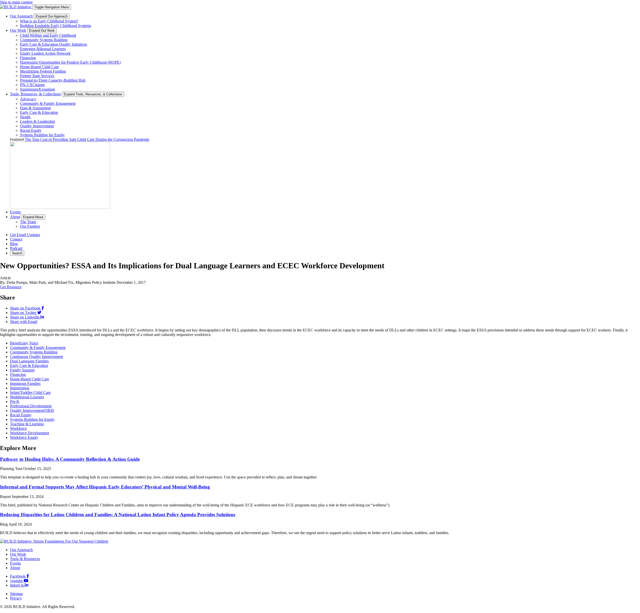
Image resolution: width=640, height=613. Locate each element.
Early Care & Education (39, 112)
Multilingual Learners (27, 397)
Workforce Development (29, 433)
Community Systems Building (44, 40)
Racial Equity (31, 130)
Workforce (18, 428)
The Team (28, 222)
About (15, 217)
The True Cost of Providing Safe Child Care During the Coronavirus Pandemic (87, 139)
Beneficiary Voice (24, 343)
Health (25, 117)
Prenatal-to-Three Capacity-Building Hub (53, 80)
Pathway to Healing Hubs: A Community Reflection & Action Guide (70, 459)
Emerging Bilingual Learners (43, 49)
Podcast (16, 248)
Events (15, 212)
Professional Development (31, 406)
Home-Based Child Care (39, 67)
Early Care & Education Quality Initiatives (53, 44)
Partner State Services (37, 76)
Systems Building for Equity (42, 135)
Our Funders (30, 226)
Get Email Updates (25, 235)
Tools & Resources (25, 559)
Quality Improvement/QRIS (32, 410)
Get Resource (11, 287)
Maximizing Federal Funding (43, 71)
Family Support (22, 370)
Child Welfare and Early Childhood (48, 35)
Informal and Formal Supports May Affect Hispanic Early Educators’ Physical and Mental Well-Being (105, 486)
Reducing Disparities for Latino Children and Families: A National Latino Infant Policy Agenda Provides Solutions (117, 514)
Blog (14, 244)
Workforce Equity (24, 437)
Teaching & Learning (27, 424)
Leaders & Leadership (37, 121)
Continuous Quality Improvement (36, 356)
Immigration (19, 388)
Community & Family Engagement (48, 103)
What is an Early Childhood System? (49, 21)
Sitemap (16, 594)
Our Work (18, 30)
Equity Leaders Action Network (45, 53)
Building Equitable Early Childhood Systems (55, 25)
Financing (28, 58)
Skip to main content (16, 2)
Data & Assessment (35, 108)
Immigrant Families (25, 383)
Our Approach (21, 16)
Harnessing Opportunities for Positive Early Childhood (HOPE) (70, 62)
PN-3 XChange (32, 85)
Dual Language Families (29, 361)
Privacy (16, 598)
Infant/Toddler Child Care (30, 392)
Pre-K (15, 401)
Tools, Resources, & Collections (35, 94)
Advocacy (28, 99)
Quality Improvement (37, 126)
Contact (16, 239)
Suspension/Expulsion (37, 89)
